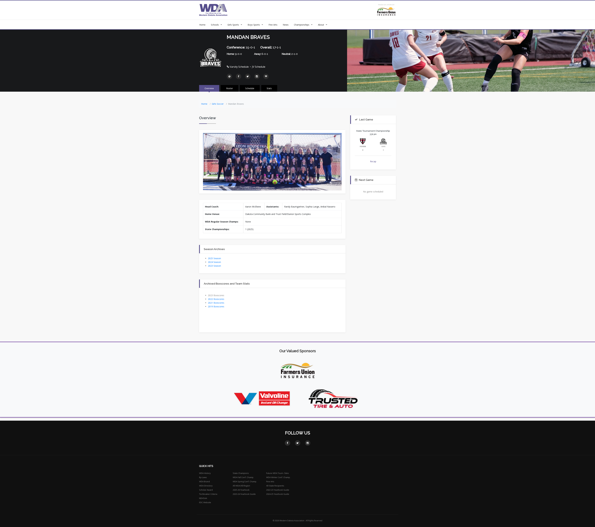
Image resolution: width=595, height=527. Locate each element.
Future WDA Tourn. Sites (277, 473)
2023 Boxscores (216, 295)
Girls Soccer (218, 103)
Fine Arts (273, 24)
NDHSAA (203, 498)
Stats (269, 88)
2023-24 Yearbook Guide (244, 494)
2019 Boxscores (216, 306)
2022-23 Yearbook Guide (277, 489)
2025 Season (214, 258)
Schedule (249, 88)
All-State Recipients (275, 485)
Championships (301, 24)
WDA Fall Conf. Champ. (243, 477)
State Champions (241, 473)
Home (202, 24)
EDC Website (205, 502)
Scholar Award (206, 489)
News (286, 24)
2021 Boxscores (216, 302)
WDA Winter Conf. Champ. (278, 477)
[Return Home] (213, 9)
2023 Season (214, 265)
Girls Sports (233, 24)
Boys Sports (254, 24)
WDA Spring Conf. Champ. (245, 481)
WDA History (205, 473)
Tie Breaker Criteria (208, 494)
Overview (209, 88)
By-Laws (203, 477)
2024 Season (214, 262)
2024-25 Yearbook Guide (277, 494)
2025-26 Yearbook (241, 489)
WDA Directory (206, 485)
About (321, 24)
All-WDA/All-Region (241, 485)
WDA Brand (204, 481)
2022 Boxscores (216, 299)
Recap (373, 161)
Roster (229, 88)
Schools (215, 24)
